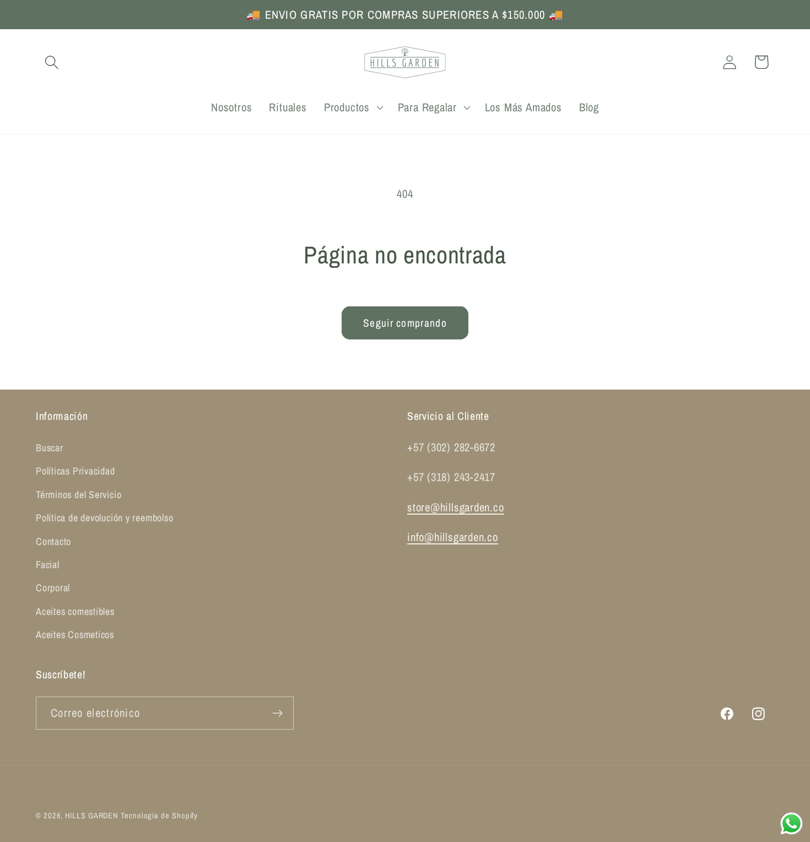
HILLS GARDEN (91, 815)
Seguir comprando (405, 323)
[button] (51, 62)
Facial (48, 564)
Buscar (49, 448)
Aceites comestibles (75, 611)
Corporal (53, 588)
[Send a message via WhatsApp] (791, 823)
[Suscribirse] (277, 713)
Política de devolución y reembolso (105, 518)
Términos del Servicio (78, 494)
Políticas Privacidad (75, 471)
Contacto (53, 541)
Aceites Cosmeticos (75, 634)
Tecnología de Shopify (159, 815)
